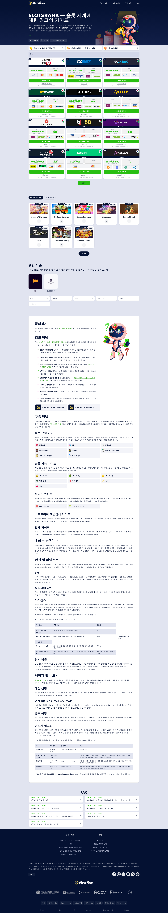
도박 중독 (89, 910)
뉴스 (138, 3)
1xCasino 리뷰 (121, 84)
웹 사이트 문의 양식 (65, 328)
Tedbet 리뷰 (46, 145)
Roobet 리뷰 (121, 114)
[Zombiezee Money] (61, 237)
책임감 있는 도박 (41, 680)
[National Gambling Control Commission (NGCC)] (47, 892)
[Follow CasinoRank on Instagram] (119, 874)
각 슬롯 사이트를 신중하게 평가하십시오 (52, 342)
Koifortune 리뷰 (47, 175)
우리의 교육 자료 (55, 424)
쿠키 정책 (58, 910)
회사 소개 (100, 840)
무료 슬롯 (128, 3)
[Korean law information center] (69, 892)
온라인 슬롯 (103, 3)
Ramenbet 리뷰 (121, 145)
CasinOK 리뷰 (84, 175)
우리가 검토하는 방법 (100, 847)
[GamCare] (117, 892)
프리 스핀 (91, 364)
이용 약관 (41, 910)
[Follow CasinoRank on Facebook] (114, 874)
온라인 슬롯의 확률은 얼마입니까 (70, 847)
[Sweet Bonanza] (84, 214)
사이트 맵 (126, 910)
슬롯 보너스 (116, 3)
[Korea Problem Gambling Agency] (84, 892)
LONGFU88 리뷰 (47, 84)
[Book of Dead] (129, 214)
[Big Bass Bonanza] (61, 214)
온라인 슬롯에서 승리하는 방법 (70, 851)
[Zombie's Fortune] (84, 237)
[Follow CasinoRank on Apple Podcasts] (137, 874)
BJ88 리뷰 (84, 145)
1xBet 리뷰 (84, 84)
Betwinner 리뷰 (47, 114)
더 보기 (83, 183)
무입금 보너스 (46, 367)
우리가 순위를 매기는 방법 (100, 851)
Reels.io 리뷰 (121, 175)
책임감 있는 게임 (107, 910)
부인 (73, 910)
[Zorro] (39, 237)
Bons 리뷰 (84, 114)
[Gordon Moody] (100, 892)
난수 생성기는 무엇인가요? (70, 854)
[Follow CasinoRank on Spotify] (133, 874)
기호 (70, 844)
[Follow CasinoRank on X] (123, 874)
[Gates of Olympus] (39, 214)
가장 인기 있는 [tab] (37, 198)
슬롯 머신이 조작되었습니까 (70, 840)
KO (31, 874)
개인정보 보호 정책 (100, 844)
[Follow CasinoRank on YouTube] (128, 874)
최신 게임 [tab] (51, 198)
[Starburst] (106, 214)
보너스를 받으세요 (47, 80)
